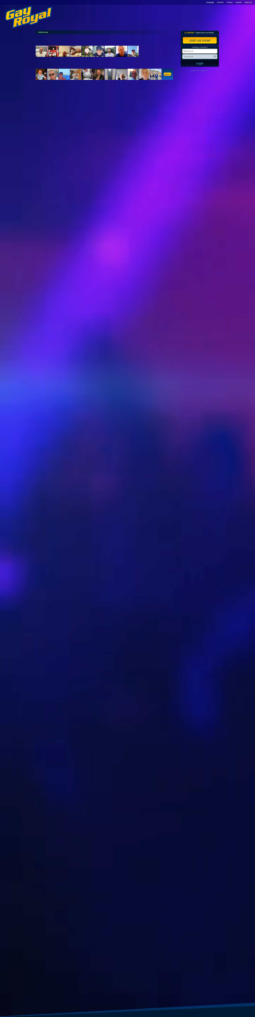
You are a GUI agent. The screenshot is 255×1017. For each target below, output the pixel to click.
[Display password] (215, 56)
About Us (248, 2)
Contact (220, 2)
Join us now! (200, 40)
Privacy (230, 2)
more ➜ (167, 74)
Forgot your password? (200, 70)
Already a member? (200, 47)
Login (200, 63)
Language (210, 2)
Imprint (239, 2)
